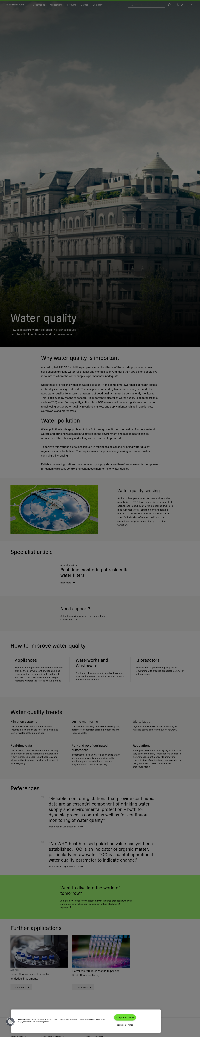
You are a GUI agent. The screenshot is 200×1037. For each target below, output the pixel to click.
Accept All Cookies (124, 1017)
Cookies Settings (125, 1025)
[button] (10, 1021)
